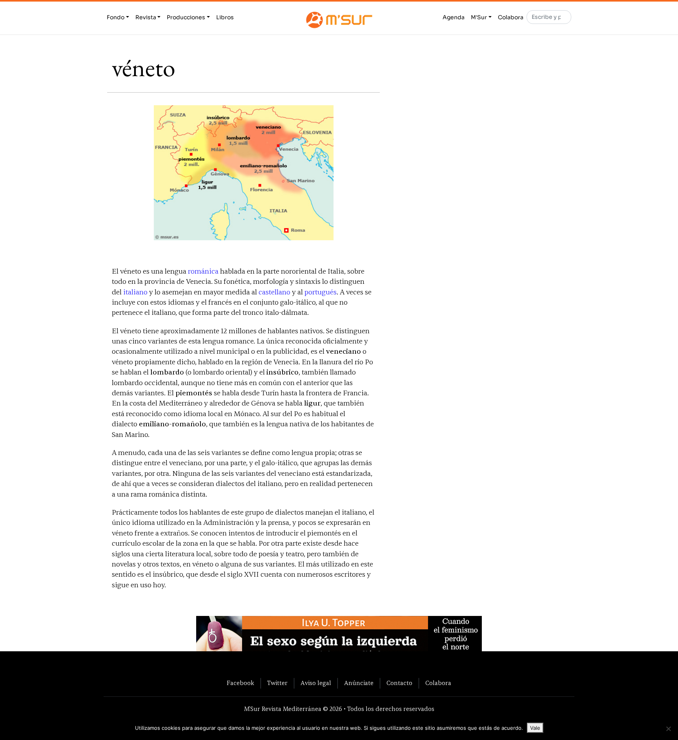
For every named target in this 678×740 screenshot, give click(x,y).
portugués (320, 292)
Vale (535, 728)
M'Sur (479, 17)
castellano (274, 292)
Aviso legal (316, 683)
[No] (668, 729)
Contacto (399, 683)
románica (203, 271)
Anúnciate (359, 683)
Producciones (186, 17)
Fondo (115, 17)
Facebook (240, 683)
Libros (225, 17)
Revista (145, 17)
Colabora (510, 17)
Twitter (277, 683)
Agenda (454, 17)
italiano (135, 292)
